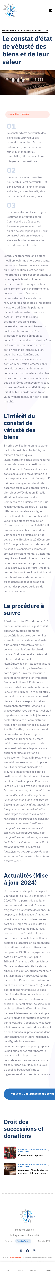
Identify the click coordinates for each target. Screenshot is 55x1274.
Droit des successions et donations (25, 30)
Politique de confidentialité (24, 1235)
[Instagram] (34, 1251)
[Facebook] (27, 1251)
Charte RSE (44, 1241)
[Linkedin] (21, 1251)
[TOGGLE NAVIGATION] (44, 10)
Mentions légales (24, 1229)
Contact (17, 1241)
